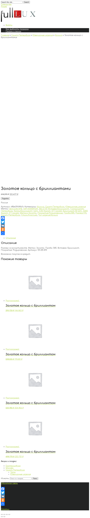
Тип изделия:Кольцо (48, 215)
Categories (6, 4)
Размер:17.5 (80, 213)
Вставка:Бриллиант (58, 209)
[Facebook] (45, 218)
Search (26, 2)
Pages (4, 7)
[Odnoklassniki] (45, 229)
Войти (9, 25)
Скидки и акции (13, 31)
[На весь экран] (7, 514)
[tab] (47, 238)
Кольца (58, 35)
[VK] (45, 226)
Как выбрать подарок (17, 29)
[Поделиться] (4, 514)
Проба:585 (69, 213)
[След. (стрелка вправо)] (4, 516)
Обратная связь (9, 483)
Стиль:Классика (29, 215)
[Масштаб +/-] (9, 514)
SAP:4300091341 (30, 209)
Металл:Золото (28, 213)
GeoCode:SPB (15, 209)
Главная (5, 35)
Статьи (5, 509)
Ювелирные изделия (42, 35)
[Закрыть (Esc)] (2, 514)
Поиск (35, 478)
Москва (9, 468)
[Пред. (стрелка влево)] (2, 516)
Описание (11, 238)
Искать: (5, 478)
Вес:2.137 (43, 209)
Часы (12, 472)
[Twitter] (45, 222)
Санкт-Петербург (20, 35)
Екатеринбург (13, 466)
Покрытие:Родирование (50, 213)
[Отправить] (45, 233)
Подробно (5, 198)
